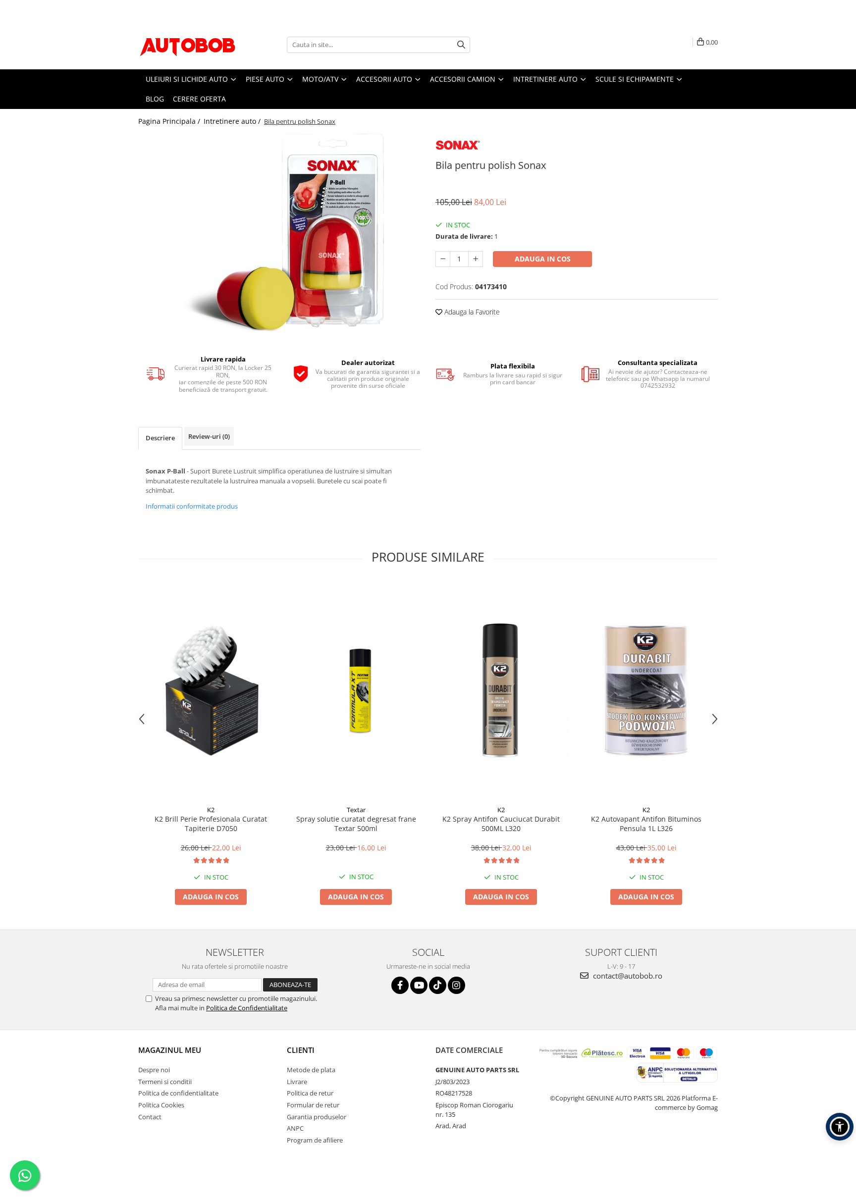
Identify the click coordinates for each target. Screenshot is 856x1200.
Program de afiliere (315, 1140)
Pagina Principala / (170, 121)
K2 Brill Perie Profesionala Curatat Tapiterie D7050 (211, 823)
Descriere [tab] (160, 437)
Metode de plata (311, 1069)
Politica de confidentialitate (178, 1093)
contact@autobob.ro (626, 976)
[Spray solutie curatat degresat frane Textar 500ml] (356, 691)
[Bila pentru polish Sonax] (279, 233)
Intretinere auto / (233, 121)
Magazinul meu (169, 1050)
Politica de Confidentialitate (246, 1007)
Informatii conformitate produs (192, 506)
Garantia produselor (316, 1116)
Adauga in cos (543, 258)
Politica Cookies (161, 1104)
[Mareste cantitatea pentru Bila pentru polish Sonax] (475, 259)
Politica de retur (310, 1093)
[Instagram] (456, 985)
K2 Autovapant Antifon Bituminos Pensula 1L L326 (646, 823)
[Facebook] (400, 985)
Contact (149, 1116)
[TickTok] (437, 985)
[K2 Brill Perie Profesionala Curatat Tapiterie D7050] (210, 690)
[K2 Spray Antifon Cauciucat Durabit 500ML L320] (501, 690)
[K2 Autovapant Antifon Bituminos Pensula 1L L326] (646, 690)
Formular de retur (313, 1104)
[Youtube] (419, 985)
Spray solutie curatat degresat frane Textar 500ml (356, 823)
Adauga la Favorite (471, 311)
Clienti (301, 1050)
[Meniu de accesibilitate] (840, 1127)
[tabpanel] (279, 233)
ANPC (295, 1128)
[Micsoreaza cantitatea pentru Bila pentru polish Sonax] (442, 259)
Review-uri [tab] (209, 436)
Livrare (297, 1081)
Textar (356, 809)
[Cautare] (461, 45)
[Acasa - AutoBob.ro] (187, 44)
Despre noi (154, 1069)
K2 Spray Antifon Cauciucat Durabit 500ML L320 (501, 823)
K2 (210, 809)
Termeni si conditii (165, 1081)
